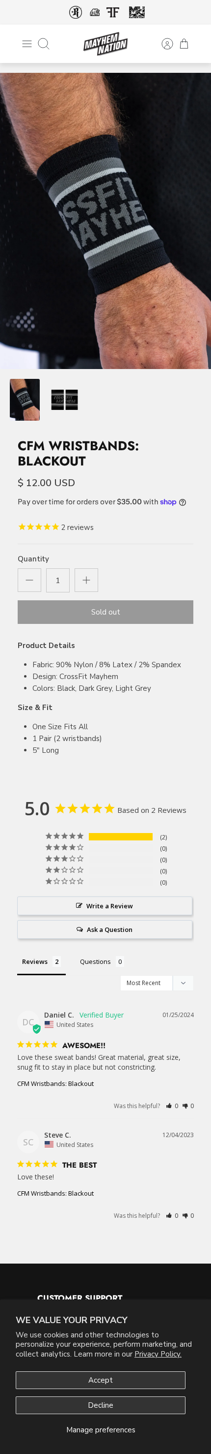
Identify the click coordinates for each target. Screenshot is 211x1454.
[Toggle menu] (27, 44)
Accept (100, 1380)
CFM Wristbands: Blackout (55, 1083)
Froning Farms (112, 12)
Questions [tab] (95, 961)
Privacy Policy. (158, 1354)
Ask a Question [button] (109, 929)
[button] (172, 1106)
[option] (105, 221)
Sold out (105, 612)
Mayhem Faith (94, 12)
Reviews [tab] (35, 961)
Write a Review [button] (109, 905)
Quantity (33, 559)
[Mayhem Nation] (105, 44)
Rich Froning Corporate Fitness (75, 12)
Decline (100, 1405)
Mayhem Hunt (136, 12)
